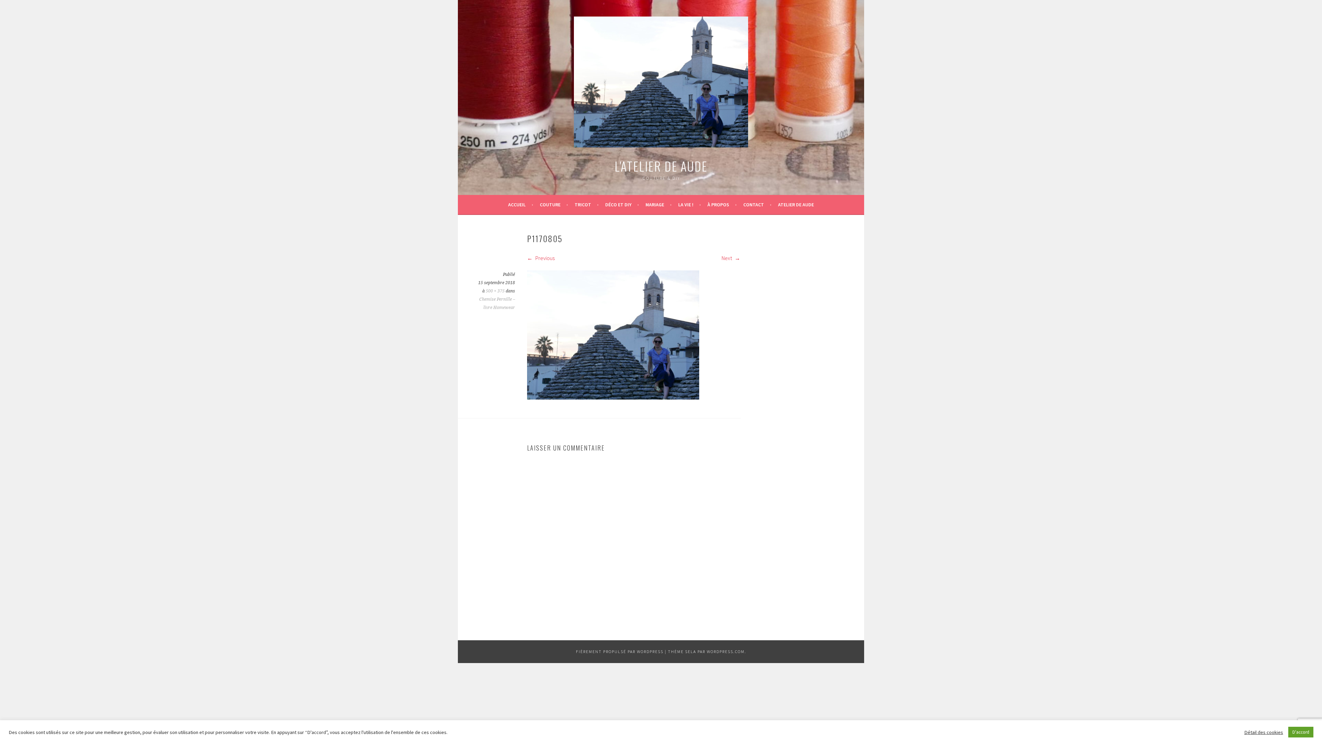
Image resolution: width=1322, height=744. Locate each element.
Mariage (655, 205)
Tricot (583, 205)
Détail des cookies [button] (1263, 732)
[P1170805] (613, 397)
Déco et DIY (618, 205)
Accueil (517, 205)
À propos (718, 205)
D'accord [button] (1300, 732)
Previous (544, 258)
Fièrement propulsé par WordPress (619, 651)
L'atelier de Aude (661, 166)
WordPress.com (726, 651)
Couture (550, 205)
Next (727, 258)
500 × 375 (495, 291)
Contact (753, 205)
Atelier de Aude (796, 205)
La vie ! (685, 205)
